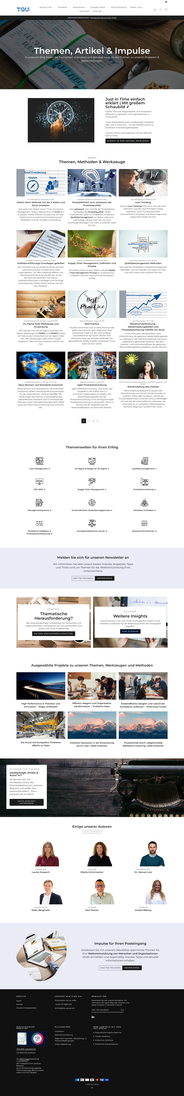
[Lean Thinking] (143, 183)
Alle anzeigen (92, 832)
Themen (63, 7)
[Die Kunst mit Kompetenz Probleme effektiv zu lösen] (40, 725)
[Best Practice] (92, 304)
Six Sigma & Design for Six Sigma (35, 321)
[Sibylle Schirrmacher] (92, 852)
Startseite (91, 158)
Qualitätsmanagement (85, 199)
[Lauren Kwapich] (40, 852)
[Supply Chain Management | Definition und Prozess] (92, 244)
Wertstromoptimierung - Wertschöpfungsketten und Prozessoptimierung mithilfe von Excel (143, 327)
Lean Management (34, 199)
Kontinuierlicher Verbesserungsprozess (132, 382)
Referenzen (119, 7)
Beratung (46, 7)
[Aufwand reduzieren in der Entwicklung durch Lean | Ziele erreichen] (92, 725)
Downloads (98, 7)
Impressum (59, 1031)
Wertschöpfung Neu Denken (143, 386)
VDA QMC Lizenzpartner (26, 1049)
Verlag (98, 11)
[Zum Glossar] (130, 622)
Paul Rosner (92, 910)
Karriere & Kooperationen (26, 1008)
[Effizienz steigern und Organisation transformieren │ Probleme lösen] (92, 686)
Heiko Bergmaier (41, 910)
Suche (18, 1001)
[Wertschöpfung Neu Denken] (143, 365)
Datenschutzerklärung (64, 1035)
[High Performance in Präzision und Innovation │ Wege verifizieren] (40, 686)
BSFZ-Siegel (24, 1059)
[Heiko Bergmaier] (40, 890)
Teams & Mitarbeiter (86, 321)
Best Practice (92, 324)
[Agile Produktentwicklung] (92, 365)
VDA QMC (45, 382)
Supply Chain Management (86, 260)
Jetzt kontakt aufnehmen (27, 802)
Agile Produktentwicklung (92, 385)
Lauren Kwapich (41, 872)
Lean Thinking (143, 202)
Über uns (136, 7)
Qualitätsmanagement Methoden (143, 263)
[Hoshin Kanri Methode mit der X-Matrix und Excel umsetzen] (40, 183)
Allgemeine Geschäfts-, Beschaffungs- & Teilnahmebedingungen (70, 1039)
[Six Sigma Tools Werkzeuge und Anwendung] (40, 304)
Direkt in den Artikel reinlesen (128, 141)
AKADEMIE (79, 7)
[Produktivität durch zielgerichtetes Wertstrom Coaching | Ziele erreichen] (143, 725)
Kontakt (85, 11)
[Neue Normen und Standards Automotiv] (40, 365)
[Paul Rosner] (92, 890)
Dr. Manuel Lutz (143, 872)
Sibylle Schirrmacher (91, 872)
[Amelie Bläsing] (143, 890)
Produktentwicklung (87, 382)
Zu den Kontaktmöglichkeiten (53, 634)
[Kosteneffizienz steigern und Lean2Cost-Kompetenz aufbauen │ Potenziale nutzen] (143, 686)
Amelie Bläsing (143, 910)
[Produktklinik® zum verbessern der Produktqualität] (92, 183)
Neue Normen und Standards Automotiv (41, 385)
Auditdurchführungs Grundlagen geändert (40, 263)
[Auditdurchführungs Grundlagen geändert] (40, 244)
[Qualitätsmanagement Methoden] (143, 244)
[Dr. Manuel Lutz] (143, 852)
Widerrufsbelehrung (63, 1044)
